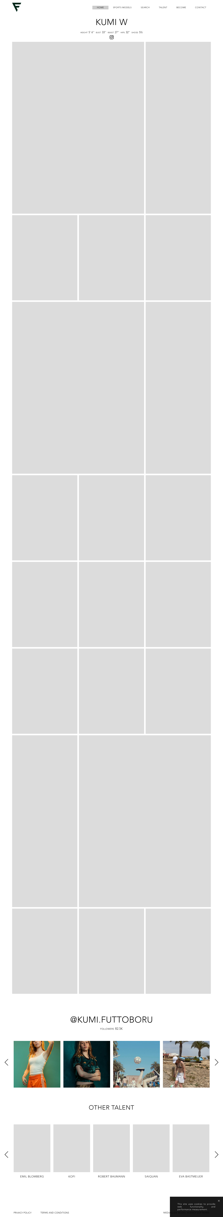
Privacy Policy (22, 1213)
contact (200, 8)
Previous (7, 1062)
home (100, 8)
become (181, 8)
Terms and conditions (55, 1213)
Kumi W (112, 22)
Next (216, 1062)
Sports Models (122, 8)
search (145, 8)
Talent (163, 8)
